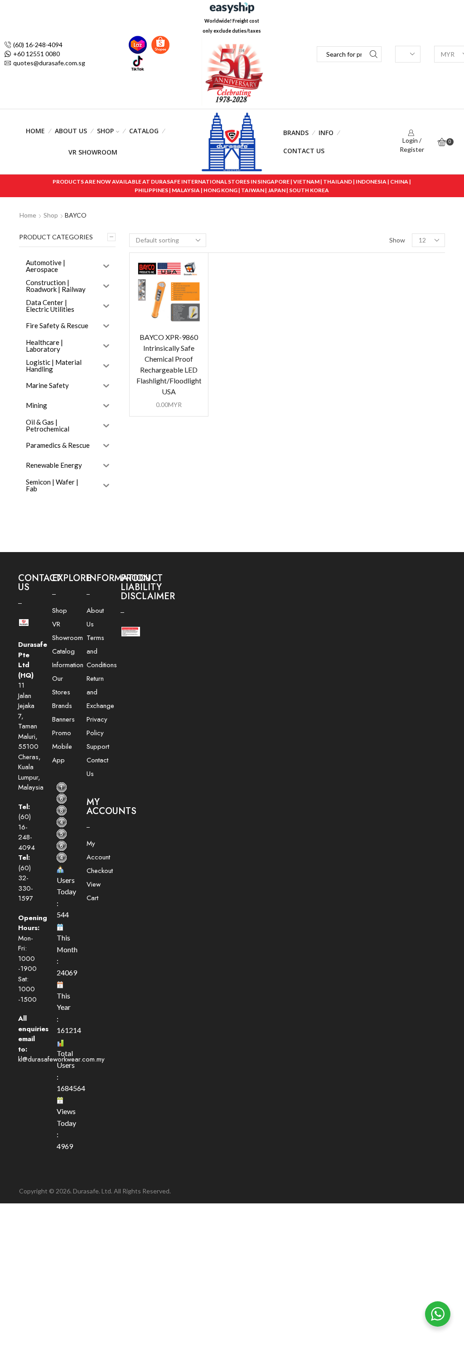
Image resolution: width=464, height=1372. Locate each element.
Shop (105, 130)
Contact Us (303, 150)
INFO (326, 132)
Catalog (144, 130)
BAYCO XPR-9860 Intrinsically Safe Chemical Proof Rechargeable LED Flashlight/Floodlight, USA (168, 364)
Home (35, 130)
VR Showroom (92, 152)
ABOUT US (71, 130)
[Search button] (373, 54)
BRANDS (296, 132)
